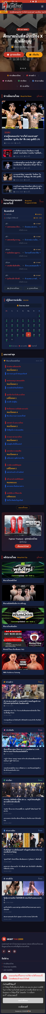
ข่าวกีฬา (23, 81)
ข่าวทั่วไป (26, 86)
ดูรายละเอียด (15, 54)
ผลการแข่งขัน (8, 970)
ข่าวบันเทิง (8, 81)
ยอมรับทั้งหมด (23, 1000)
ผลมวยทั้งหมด (23, 507)
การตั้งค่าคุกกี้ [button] (23, 1007)
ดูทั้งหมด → (40, 96)
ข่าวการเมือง (39, 81)
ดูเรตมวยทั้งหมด (33, 288)
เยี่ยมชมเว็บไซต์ (23, 546)
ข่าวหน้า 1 (32, 75)
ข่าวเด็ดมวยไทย (15, 75)
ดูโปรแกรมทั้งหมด (14, 288)
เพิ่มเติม (35, 54)
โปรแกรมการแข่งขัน (10, 967)
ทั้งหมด (40, 682)
